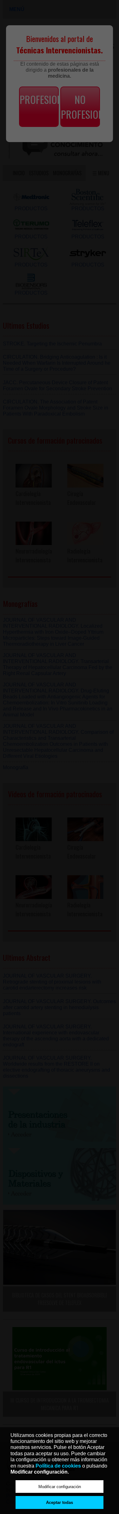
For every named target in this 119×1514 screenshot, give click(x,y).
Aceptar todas (59, 1502)
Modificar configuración (59, 1486)
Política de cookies (58, 1466)
